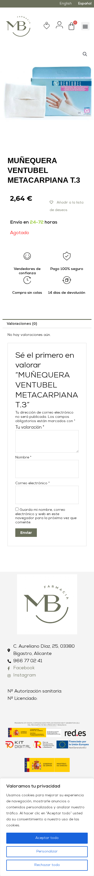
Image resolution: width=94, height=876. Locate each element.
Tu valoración (29, 427)
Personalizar (47, 851)
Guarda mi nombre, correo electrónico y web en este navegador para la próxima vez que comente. (45, 516)
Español (84, 4)
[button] (85, 26)
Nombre (23, 457)
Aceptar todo (47, 838)
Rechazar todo (47, 865)
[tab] (47, 323)
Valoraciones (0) (22, 323)
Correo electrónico (32, 483)
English (66, 4)
